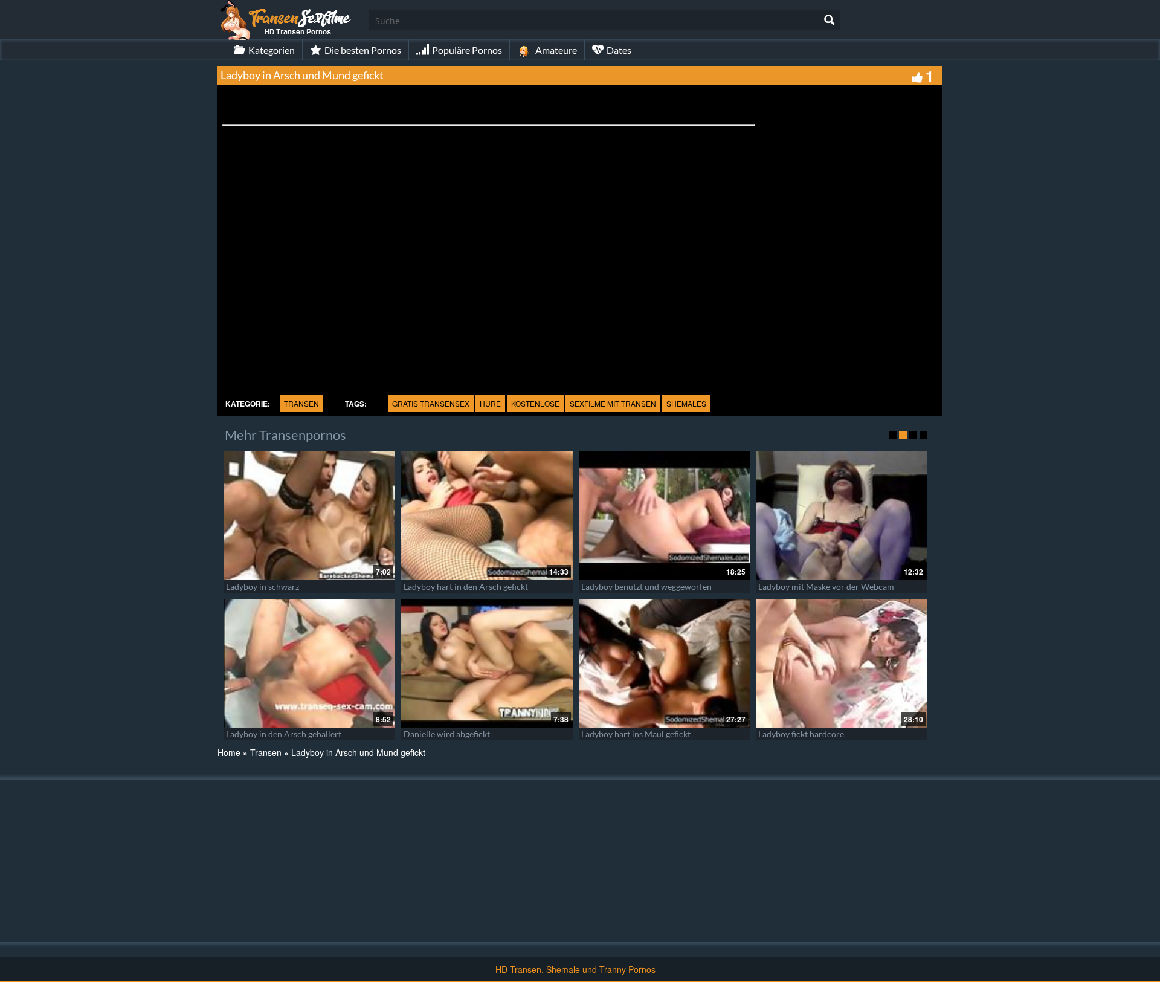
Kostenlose (535, 403)
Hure (490, 403)
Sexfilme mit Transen (613, 403)
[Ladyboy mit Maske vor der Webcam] (841, 515)
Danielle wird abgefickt (447, 734)
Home (229, 752)
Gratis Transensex (430, 403)
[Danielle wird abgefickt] (487, 663)
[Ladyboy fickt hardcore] (841, 663)
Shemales (686, 403)
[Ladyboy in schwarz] (309, 515)
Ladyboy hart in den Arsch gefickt (466, 586)
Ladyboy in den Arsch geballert (283, 734)
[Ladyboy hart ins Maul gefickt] (664, 663)
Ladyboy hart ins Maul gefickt (636, 734)
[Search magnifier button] (829, 20)
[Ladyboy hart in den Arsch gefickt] (487, 515)
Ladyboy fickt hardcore (801, 734)
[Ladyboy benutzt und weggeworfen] (664, 515)
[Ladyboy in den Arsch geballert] (309, 663)
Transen (301, 403)
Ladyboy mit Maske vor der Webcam (826, 586)
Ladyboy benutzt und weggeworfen (646, 586)
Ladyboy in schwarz (262, 586)
